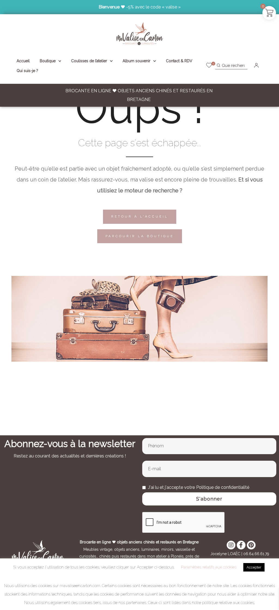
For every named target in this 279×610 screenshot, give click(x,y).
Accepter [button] (254, 567)
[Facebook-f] (241, 545)
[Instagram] (231, 545)
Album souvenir (136, 61)
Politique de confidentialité (222, 487)
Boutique (48, 61)
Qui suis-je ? (27, 71)
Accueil (23, 61)
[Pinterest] (251, 545)
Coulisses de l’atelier (89, 61)
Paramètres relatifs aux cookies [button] (208, 567)
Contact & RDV (179, 61)
